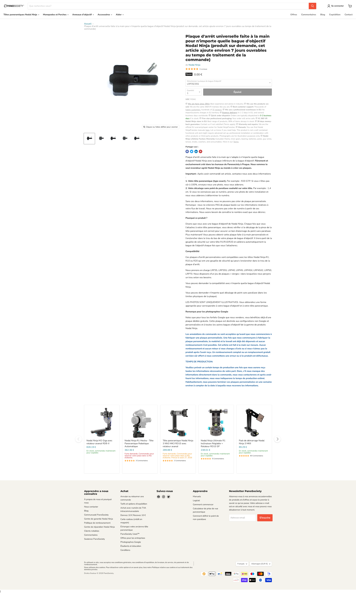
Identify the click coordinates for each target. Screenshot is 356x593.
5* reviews (217, 109)
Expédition (334, 14)
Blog (322, 14)
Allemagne (259, 563)
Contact (349, 14)
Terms (236, 141)
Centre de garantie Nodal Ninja (98, 518)
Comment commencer (203, 504)
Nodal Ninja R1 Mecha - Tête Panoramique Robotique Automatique (139, 443)
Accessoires (104, 14)
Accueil (88, 24)
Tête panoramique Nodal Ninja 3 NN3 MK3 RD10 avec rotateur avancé (178, 443)
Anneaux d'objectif (82, 14)
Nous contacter (91, 506)
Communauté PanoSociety (96, 514)
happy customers (193, 109)
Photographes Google (130, 542)
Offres (293, 14)
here (207, 130)
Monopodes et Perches (55, 14)
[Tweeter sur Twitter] (191, 151)
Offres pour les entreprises (132, 538)
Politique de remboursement (97, 522)
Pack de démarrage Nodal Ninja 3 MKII (251, 442)
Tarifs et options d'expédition (133, 503)
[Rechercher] (312, 6)
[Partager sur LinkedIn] (196, 151)
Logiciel (196, 500)
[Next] (277, 439)
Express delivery (229, 112)
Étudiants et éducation (130, 546)
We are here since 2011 (198, 104)
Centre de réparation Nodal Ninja (99, 526)
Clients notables (91, 531)
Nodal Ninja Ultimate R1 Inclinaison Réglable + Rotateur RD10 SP (213, 443)
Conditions (125, 550)
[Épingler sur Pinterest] (200, 151)
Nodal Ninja (194, 64)
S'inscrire (264, 517)
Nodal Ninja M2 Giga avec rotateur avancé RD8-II (99, 442)
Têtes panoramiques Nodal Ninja (20, 14)
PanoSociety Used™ (129, 534)
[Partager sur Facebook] (187, 151)
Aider (119, 14)
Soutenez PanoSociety (94, 539)
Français (240, 563)
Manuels (197, 496)
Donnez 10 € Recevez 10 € (133, 515)
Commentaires (308, 14)
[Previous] (78, 439)
